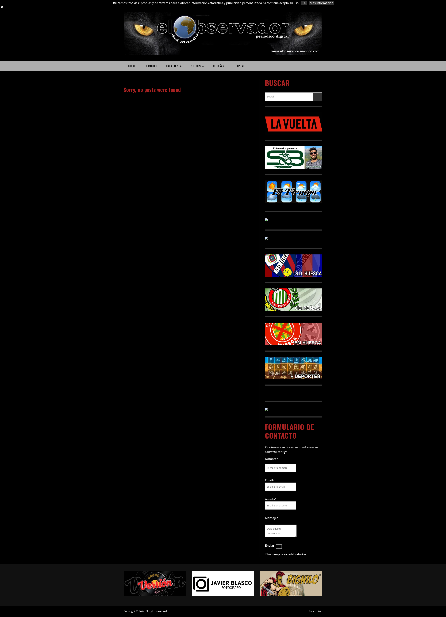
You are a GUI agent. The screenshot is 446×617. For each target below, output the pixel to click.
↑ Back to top (314, 611)
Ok (304, 3)
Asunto (270, 499)
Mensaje (271, 518)
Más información (321, 3)
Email (269, 480)
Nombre (271, 459)
